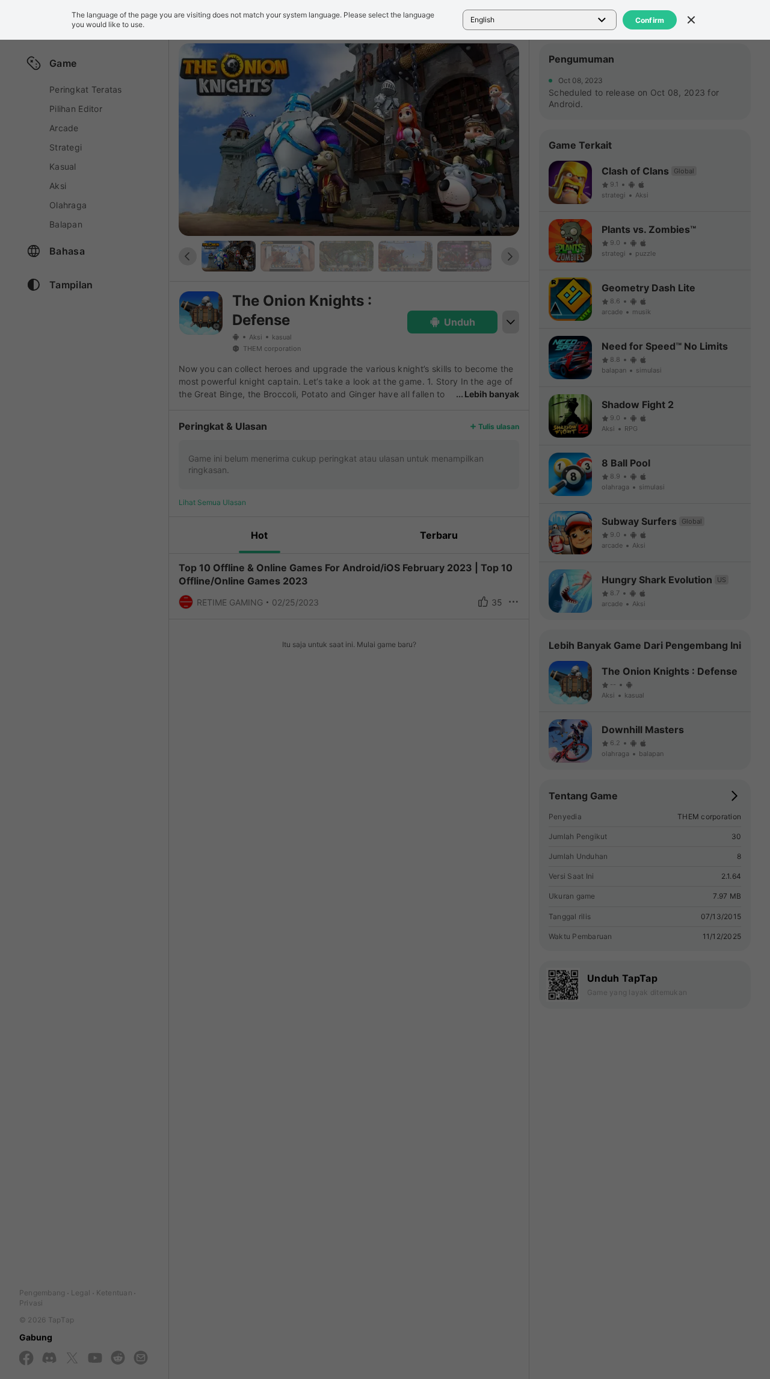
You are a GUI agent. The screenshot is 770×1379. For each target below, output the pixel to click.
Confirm (650, 20)
